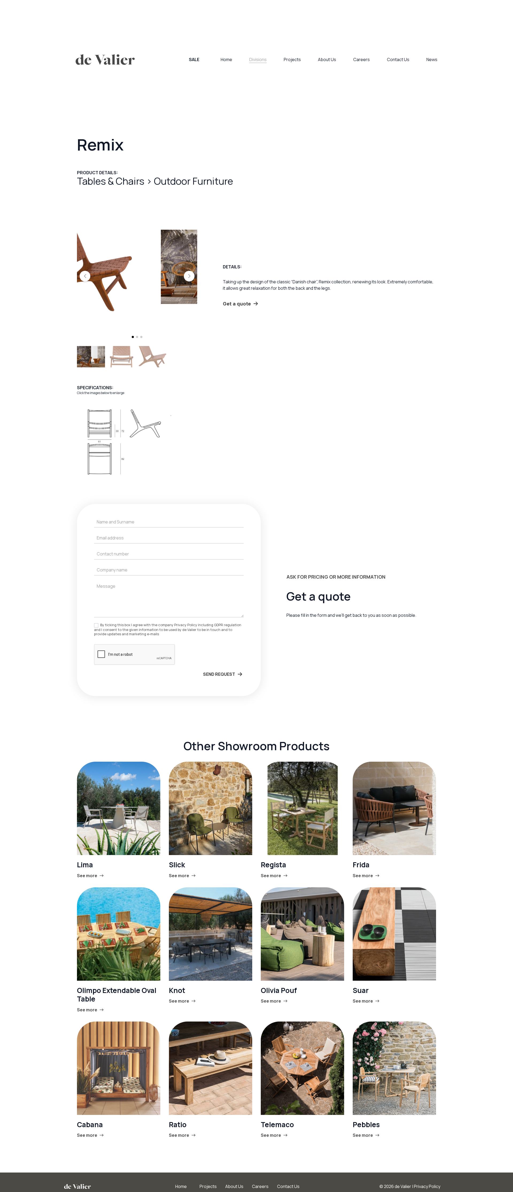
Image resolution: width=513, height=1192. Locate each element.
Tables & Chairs (111, 181)
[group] (137, 267)
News (431, 59)
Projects (292, 59)
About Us (327, 59)
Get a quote (237, 303)
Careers (361, 59)
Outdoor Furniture (193, 181)
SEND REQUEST (219, 674)
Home (226, 59)
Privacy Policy (427, 1186)
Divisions (258, 59)
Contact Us (398, 59)
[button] (85, 276)
